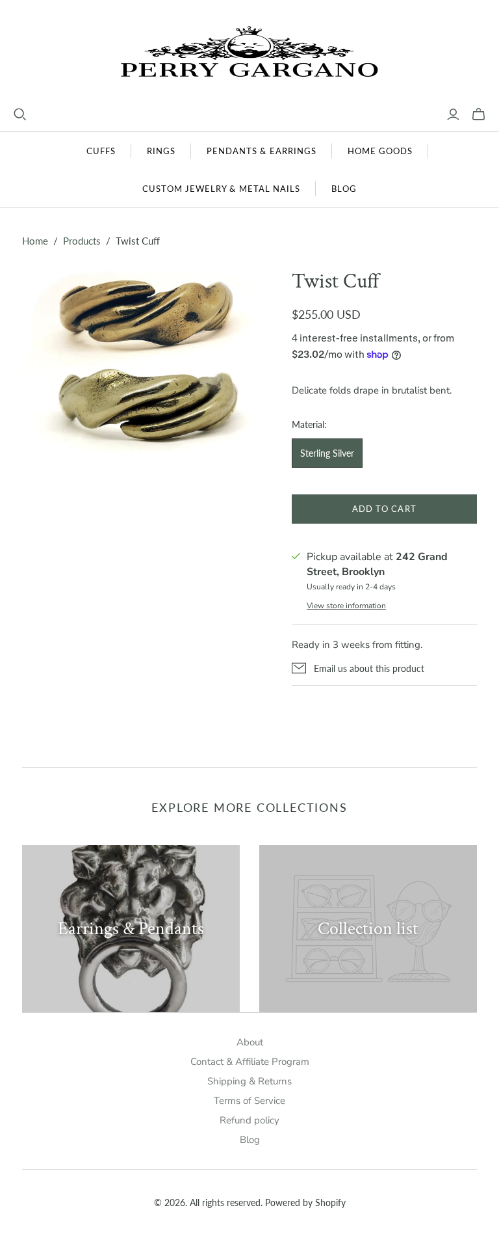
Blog (344, 188)
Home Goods (380, 151)
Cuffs (101, 151)
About (250, 1042)
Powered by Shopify (305, 1202)
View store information (346, 605)
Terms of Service (249, 1100)
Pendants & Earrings (261, 151)
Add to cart (384, 509)
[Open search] (20, 114)
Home (35, 241)
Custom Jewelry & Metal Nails (221, 188)
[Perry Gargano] (249, 53)
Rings (161, 151)
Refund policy (249, 1120)
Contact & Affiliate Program (249, 1061)
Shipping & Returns (249, 1081)
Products (82, 241)
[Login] (453, 114)
